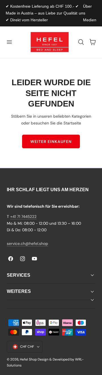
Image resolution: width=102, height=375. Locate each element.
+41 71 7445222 (23, 216)
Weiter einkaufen (51, 141)
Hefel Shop (28, 359)
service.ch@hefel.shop (27, 243)
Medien (89, 20)
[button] (9, 42)
